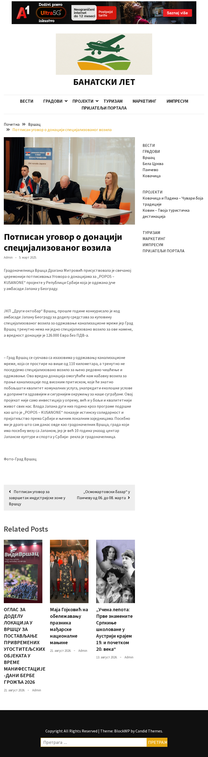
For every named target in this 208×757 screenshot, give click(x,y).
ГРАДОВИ (52, 101)
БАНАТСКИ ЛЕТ (104, 81)
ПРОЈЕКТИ (83, 101)
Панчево (150, 169)
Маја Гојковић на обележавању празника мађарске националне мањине (69, 625)
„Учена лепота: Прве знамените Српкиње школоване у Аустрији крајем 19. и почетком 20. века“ (114, 629)
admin (8, 257)
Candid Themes (148, 730)
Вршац (149, 157)
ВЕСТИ (26, 101)
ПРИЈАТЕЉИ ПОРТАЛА (104, 108)
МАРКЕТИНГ (145, 101)
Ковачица (152, 175)
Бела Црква (153, 163)
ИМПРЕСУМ (177, 101)
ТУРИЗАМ (113, 101)
